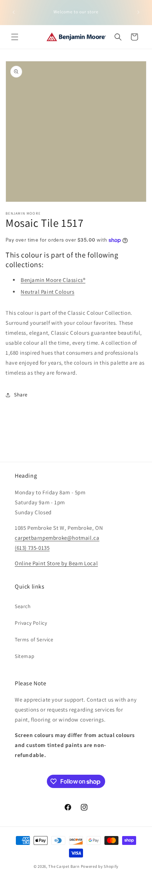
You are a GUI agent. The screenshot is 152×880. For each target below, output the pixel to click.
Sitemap (24, 656)
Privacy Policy (31, 623)
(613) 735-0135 (32, 547)
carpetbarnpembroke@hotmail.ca (57, 537)
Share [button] (21, 394)
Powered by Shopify (100, 866)
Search (23, 606)
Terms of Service (34, 639)
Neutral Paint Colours (48, 291)
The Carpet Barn (64, 866)
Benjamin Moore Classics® (53, 279)
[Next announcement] (138, 12)
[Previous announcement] (14, 12)
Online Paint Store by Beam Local (56, 563)
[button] (15, 37)
